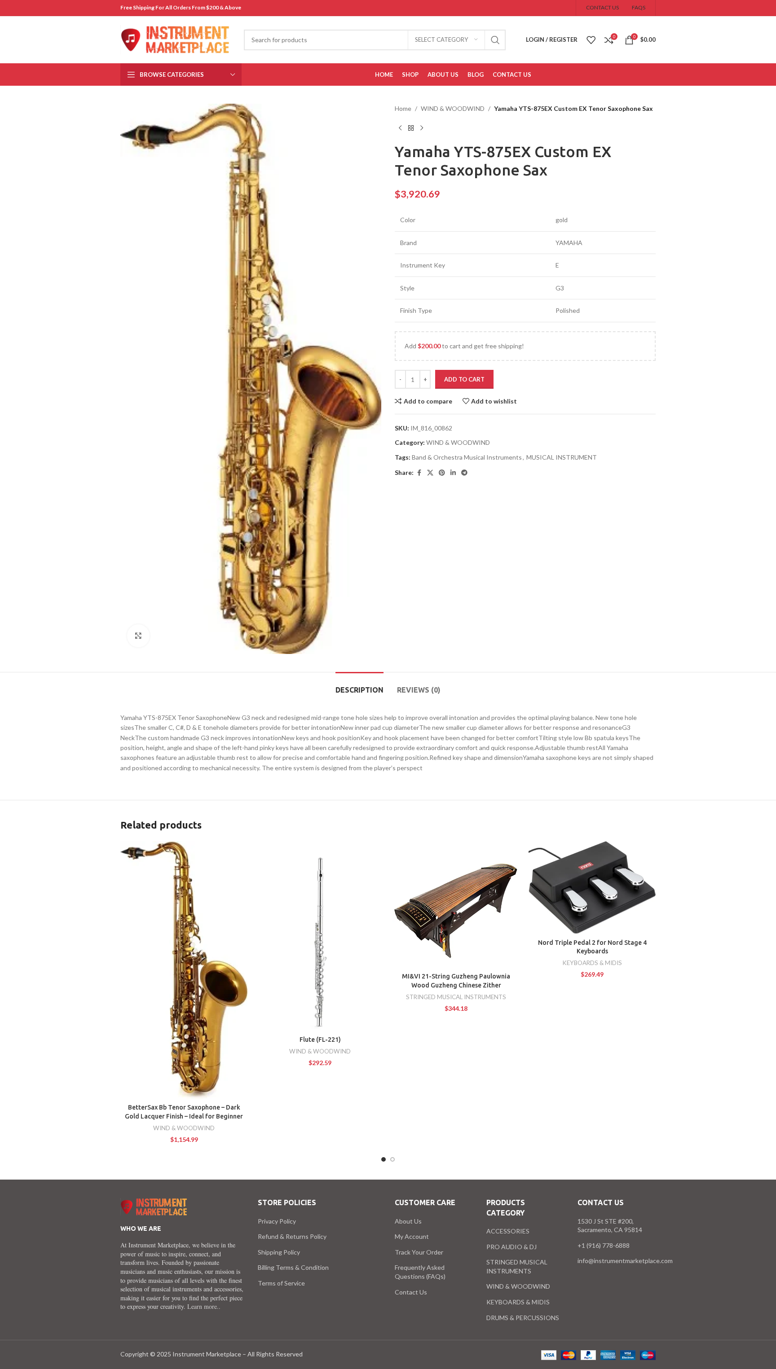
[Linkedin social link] (453, 473)
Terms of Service (281, 1283)
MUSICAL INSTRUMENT (561, 457)
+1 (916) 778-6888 (604, 1245)
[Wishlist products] (591, 40)
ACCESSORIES (507, 1231)
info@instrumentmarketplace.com (625, 1260)
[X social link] (430, 473)
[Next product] (421, 128)
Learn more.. (203, 1306)
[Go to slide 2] (392, 1159)
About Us (408, 1221)
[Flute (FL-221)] (320, 936)
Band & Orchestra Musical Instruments (467, 457)
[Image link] (154, 1206)
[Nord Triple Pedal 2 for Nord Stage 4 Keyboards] (592, 887)
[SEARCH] (495, 40)
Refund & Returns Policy (292, 1236)
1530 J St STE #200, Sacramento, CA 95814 (610, 1225)
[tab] (359, 685)
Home (403, 108)
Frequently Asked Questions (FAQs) (420, 1272)
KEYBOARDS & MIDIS (592, 962)
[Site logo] (175, 39)
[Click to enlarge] (138, 635)
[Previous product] (400, 128)
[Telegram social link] (464, 473)
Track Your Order (419, 1252)
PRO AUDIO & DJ (511, 1247)
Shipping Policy (279, 1252)
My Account (412, 1236)
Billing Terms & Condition (293, 1267)
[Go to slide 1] (383, 1159)
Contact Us (411, 1292)
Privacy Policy (277, 1221)
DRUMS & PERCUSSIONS (522, 1317)
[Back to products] (411, 128)
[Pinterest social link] (442, 473)
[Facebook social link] (419, 473)
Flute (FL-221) (320, 1039)
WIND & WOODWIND (453, 108)
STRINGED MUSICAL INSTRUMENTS (456, 996)
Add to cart (464, 379)
